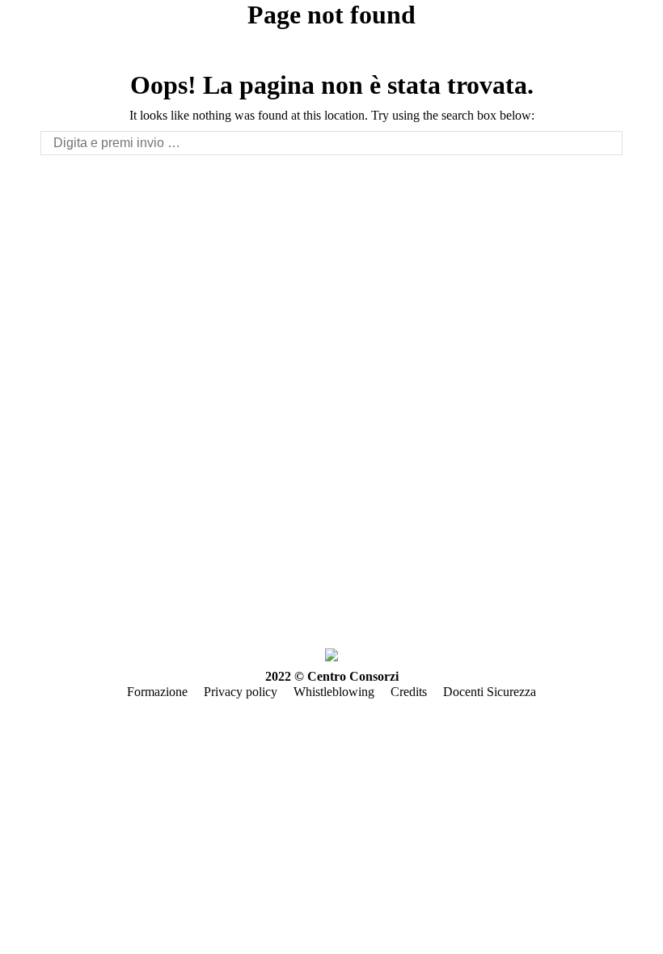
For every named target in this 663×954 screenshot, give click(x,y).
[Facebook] (50, 587)
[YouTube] (98, 587)
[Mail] (195, 587)
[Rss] (122, 587)
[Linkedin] (147, 587)
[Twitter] (74, 587)
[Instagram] (171, 587)
